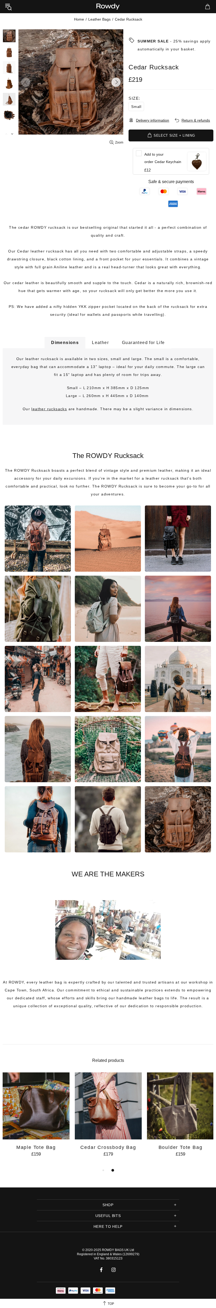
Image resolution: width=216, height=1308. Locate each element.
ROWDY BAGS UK (115, 1250)
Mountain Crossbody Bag (108, 1147)
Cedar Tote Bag (36, 1147)
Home (79, 19)
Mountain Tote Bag (180, 1147)
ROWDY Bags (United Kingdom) (108, 7)
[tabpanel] (36, 1119)
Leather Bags (99, 19)
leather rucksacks (49, 409)
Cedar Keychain (162, 158)
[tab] (65, 342)
